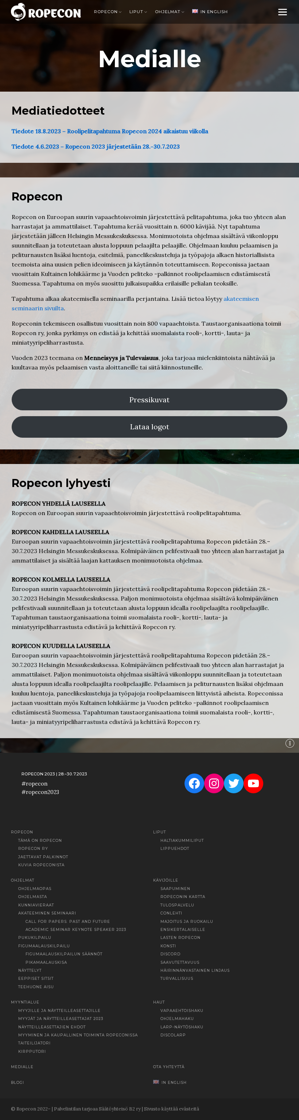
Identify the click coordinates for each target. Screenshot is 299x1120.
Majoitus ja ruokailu (186, 921)
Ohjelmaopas (34, 888)
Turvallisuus (176, 978)
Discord (170, 954)
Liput (136, 11)
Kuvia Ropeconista (41, 865)
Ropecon (106, 11)
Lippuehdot (174, 848)
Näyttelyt (30, 970)
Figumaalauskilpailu (44, 946)
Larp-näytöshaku (181, 1027)
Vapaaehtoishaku (181, 1010)
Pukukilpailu (34, 937)
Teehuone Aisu (36, 987)
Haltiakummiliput (182, 840)
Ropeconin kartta (182, 896)
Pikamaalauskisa (46, 962)
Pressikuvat (149, 399)
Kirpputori (32, 1051)
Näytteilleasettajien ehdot (52, 1027)
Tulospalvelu (177, 905)
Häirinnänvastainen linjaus (195, 970)
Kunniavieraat (36, 905)
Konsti (168, 946)
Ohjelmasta (32, 896)
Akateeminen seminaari (47, 913)
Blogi (17, 1082)
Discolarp (173, 1035)
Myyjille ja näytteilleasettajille (59, 1010)
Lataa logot (149, 426)
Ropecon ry (33, 848)
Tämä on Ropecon (40, 840)
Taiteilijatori (34, 1043)
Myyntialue (25, 1002)
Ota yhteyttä (169, 1067)
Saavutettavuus (179, 962)
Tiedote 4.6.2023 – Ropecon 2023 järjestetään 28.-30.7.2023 (96, 146)
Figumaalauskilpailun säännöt (64, 954)
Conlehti (171, 913)
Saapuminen (175, 888)
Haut (159, 1002)
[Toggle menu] (283, 12)
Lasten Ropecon (180, 937)
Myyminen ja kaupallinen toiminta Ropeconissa (78, 1035)
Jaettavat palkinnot (43, 857)
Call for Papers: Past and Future (68, 921)
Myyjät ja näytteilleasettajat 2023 (61, 1018)
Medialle (22, 1067)
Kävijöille (165, 880)
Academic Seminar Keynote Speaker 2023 (76, 929)
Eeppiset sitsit (36, 978)
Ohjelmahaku (177, 1018)
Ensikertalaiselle (182, 929)
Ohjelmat (167, 11)
